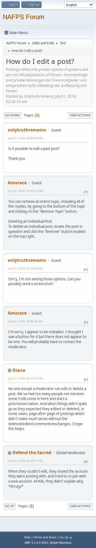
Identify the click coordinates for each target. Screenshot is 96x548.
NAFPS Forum (23, 16)
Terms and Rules (45, 537)
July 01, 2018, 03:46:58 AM (25, 321)
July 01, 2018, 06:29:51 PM (25, 461)
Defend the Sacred (32, 452)
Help (27, 537)
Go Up (9, 506)
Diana (19, 370)
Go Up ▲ (66, 537)
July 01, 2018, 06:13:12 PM (25, 378)
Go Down (12, 115)
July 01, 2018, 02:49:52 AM (25, 191)
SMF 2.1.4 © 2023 (36, 542)
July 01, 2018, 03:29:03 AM (25, 268)
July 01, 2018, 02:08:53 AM (25, 138)
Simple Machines (60, 542)
